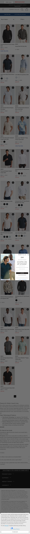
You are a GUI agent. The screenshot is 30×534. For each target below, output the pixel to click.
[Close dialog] (28, 254)
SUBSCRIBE (22, 273)
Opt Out (6, 525)
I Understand (15, 531)
